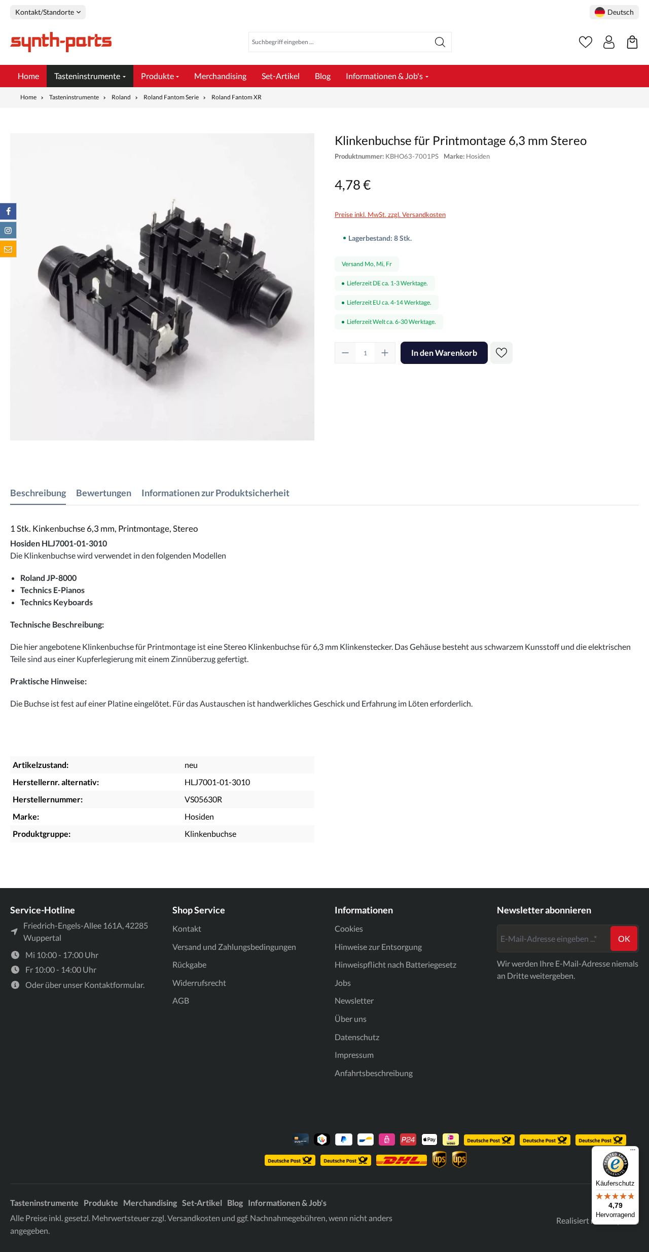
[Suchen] (440, 42)
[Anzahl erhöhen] (385, 353)
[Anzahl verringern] (345, 353)
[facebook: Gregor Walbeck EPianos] (8, 211)
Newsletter (354, 1000)
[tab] (38, 493)
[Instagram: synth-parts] (8, 230)
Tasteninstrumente (44, 1202)
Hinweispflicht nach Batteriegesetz (395, 964)
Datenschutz (357, 1037)
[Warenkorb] (632, 42)
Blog (235, 1202)
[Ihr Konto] (609, 42)
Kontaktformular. (114, 984)
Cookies (349, 928)
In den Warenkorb (444, 352)
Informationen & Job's (287, 1202)
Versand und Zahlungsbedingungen (234, 946)
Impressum (354, 1054)
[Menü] (633, 1152)
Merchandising (150, 1202)
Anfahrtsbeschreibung (374, 1073)
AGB (180, 1000)
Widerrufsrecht (199, 982)
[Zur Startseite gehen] (61, 42)
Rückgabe (189, 964)
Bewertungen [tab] (103, 492)
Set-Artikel (202, 1202)
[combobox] (338, 42)
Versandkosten (193, 1218)
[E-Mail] (8, 249)
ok (624, 938)
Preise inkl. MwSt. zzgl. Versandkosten (390, 214)
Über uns (351, 1018)
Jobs (343, 982)
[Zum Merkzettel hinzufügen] (501, 353)
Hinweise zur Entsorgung (378, 946)
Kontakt (186, 928)
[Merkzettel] (585, 42)
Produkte (101, 1202)
